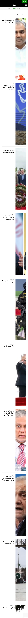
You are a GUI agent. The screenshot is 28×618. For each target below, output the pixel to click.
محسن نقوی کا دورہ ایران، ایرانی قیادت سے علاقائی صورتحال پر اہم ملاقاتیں (8, 21)
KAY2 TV (24, 1)
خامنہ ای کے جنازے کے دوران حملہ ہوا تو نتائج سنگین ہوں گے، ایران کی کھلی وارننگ (8, 282)
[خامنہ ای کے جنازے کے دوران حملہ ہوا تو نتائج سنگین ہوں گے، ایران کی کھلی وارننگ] (20, 309)
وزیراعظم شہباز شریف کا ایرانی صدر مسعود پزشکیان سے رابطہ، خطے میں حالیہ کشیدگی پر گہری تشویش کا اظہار (8, 217)
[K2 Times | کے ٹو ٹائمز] (14, 5)
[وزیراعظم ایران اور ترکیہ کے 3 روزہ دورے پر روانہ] (20, 375)
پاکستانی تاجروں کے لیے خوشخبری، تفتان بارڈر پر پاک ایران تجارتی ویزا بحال (8, 543)
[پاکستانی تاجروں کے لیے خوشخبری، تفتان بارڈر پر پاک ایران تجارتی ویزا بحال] (20, 570)
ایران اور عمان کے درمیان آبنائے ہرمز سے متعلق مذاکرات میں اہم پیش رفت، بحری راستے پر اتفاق (8, 87)
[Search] (2, 5)
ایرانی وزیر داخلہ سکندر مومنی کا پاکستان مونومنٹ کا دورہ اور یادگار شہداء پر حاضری (8, 151)
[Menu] (26, 5)
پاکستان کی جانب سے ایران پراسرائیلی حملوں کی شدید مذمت (8, 608)
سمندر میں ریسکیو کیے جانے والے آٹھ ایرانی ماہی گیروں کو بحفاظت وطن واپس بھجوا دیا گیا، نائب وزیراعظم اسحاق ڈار (8, 413)
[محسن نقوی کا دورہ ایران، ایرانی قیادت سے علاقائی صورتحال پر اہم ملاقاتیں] (20, 49)
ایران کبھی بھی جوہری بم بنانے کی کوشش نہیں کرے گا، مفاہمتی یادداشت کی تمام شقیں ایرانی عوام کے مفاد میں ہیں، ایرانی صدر (8, 479)
